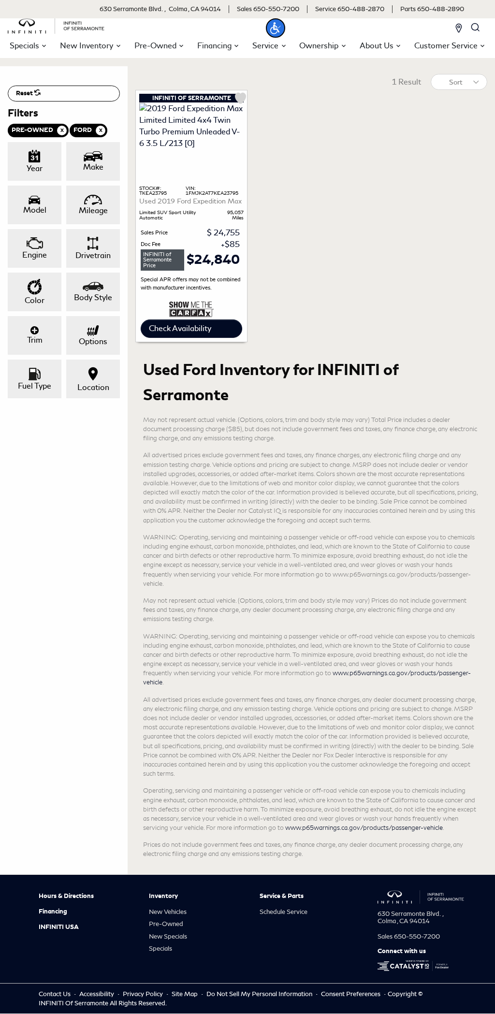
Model (34, 210)
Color (34, 300)
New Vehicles (168, 911)
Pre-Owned (166, 923)
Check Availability (180, 328)
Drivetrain (93, 255)
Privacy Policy (143, 994)
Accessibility (97, 994)
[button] (275, 28)
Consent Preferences (350, 994)
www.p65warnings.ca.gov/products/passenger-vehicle (364, 827)
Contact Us (55, 994)
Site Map (185, 994)
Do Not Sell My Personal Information (260, 994)
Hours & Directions (66, 896)
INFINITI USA (59, 927)
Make (93, 167)
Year (35, 168)
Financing (53, 911)
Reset (25, 93)
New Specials (168, 936)
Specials (160, 948)
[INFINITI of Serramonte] (56, 24)
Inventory (163, 896)
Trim (35, 340)
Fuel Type (34, 386)
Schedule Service (283, 911)
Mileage (93, 210)
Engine (34, 255)
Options (93, 341)
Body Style (93, 297)
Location (93, 387)
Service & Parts (282, 896)
